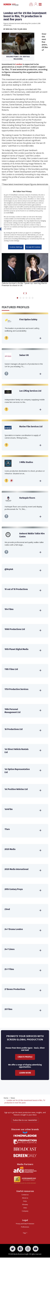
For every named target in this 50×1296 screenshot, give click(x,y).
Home (6, 1098)
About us (25, 1198)
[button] (17, 298)
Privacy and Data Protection (25, 1224)
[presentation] (23, 292)
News (13, 1098)
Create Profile (25, 1057)
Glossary (25, 1204)
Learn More (25, 1072)
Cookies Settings (16, 247)
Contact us (25, 1195)
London (18, 64)
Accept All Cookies (33, 247)
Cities (25, 1208)
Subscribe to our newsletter (25, 1120)
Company (25, 1211)
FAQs (25, 1201)
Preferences (25, 1227)
